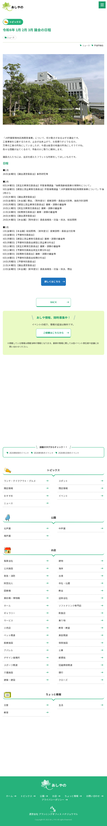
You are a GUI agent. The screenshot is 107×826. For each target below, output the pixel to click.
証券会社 (63, 598)
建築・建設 (9, 680)
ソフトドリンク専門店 (70, 605)
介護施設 (8, 672)
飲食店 (62, 613)
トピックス (53, 470)
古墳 (61, 575)
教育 (6, 712)
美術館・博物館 (12, 598)
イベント (63, 495)
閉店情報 (63, 488)
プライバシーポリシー (53, 799)
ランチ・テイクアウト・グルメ (20, 480)
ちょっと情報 (53, 694)
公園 (53, 517)
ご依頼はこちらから (53, 332)
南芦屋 (7, 535)
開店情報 (8, 488)
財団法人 (8, 583)
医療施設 (8, 642)
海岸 (61, 568)
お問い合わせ (93, 796)
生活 (61, 705)
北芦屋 (7, 528)
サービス (8, 620)
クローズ (63, 680)
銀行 (61, 672)
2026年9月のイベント (44, 452)
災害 (6, 705)
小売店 (7, 627)
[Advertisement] (53, 382)
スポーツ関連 (11, 665)
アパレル (8, 650)
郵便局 (62, 657)
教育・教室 (64, 627)
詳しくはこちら (52, 281)
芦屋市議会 (99, 45)
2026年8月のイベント (19, 452)
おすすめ (8, 495)
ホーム (9, 796)
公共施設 (8, 568)
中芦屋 (62, 528)
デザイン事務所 (12, 657)
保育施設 (63, 642)
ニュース (86, 45)
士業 (61, 650)
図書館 (7, 590)
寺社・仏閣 (64, 583)
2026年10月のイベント (68, 452)
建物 (61, 560)
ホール (7, 605)
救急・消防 (9, 575)
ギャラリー (9, 613)
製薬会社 (8, 560)
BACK (53, 302)
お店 (53, 550)
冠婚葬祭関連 (65, 665)
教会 (61, 590)
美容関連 (63, 635)
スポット (63, 480)
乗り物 (62, 620)
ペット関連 (9, 635)
